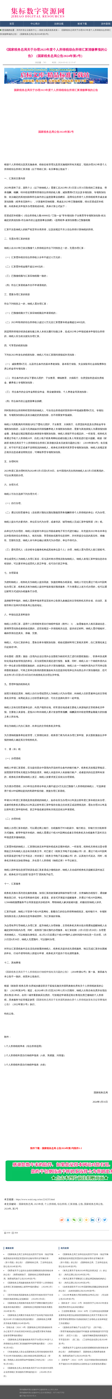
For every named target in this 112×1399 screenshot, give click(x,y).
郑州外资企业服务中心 (26, 30)
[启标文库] (56, 83)
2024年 (7, 1208)
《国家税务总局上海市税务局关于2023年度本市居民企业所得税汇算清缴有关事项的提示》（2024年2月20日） (28, 1372)
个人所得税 (50, 1204)
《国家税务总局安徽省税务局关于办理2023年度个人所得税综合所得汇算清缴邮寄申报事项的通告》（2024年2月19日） (28, 1344)
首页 (11, 23)
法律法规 (58, 23)
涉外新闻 (105, 23)
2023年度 (38, 1204)
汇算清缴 (72, 1204)
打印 (8, 1233)
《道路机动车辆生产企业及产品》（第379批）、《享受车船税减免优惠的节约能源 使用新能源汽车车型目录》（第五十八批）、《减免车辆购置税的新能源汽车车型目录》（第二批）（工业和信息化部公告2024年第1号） (83, 1335)
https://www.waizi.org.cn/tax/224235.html (35, 1199)
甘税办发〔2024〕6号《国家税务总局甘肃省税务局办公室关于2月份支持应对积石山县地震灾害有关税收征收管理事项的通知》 (28, 1331)
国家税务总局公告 (93, 1204)
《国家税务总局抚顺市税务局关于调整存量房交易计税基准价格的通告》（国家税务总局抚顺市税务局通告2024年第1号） (28, 1307)
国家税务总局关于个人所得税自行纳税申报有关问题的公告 (37, 972)
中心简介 (35, 23)
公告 (80, 1204)
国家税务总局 (26, 1204)
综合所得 (62, 1204)
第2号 (15, 1208)
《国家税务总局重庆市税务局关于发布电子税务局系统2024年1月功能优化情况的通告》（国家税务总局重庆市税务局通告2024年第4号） (28, 1319)
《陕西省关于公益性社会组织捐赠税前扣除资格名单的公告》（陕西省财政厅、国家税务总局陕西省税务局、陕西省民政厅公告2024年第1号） (28, 1275)
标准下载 (82, 23)
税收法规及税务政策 (48, 30)
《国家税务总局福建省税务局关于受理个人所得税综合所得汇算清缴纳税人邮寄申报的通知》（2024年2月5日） (28, 1287)
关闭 (16, 1233)
